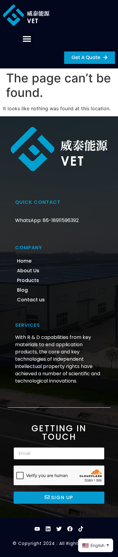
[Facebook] (69, 528)
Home (24, 260)
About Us (28, 270)
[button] (27, 38)
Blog (22, 290)
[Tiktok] (80, 528)
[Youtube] (37, 528)
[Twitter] (59, 528)
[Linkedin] (48, 528)
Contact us (31, 299)
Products (28, 280)
